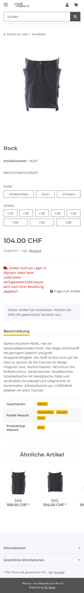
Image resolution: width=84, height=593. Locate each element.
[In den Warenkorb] (7, 48)
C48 (71, 222)
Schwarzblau (21, 194)
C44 (18, 222)
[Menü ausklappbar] (6, 3)
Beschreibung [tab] (17, 331)
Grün (48, 194)
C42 (75, 213)
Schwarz (71, 194)
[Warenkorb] (75, 4)
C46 (44, 222)
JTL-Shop (49, 587)
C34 (12, 213)
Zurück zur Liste (17, 34)
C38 (44, 213)
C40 (60, 213)
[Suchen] (75, 16)
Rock (41, 427)
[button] (67, 4)
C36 (28, 213)
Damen (42, 404)
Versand (35, 251)
